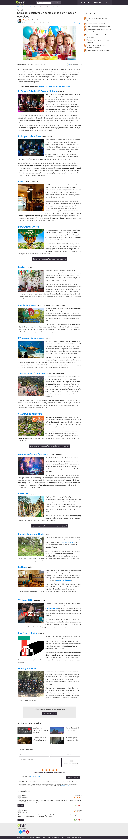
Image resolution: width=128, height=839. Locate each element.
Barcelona (24, 7)
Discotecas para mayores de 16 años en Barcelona (98, 41)
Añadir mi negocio (49, 713)
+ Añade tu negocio (77, 23)
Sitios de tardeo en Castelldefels (96, 24)
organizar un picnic (67, 542)
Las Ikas (22, 267)
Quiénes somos (30, 837)
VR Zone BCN (25, 600)
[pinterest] (27, 831)
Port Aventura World (29, 227)
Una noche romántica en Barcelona (73, 729)
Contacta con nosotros (41, 837)
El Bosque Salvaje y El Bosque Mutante (38, 91)
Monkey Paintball (27, 669)
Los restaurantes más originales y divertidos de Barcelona (96, 46)
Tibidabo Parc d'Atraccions (32, 374)
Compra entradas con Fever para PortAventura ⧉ (49, 259)
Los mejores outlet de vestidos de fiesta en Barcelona (98, 36)
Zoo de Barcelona (27, 305)
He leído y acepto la (30, 776)
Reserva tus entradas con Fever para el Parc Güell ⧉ (49, 526)
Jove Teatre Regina (28, 633)
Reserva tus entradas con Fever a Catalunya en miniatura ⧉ (49, 446)
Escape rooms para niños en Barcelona (39, 739)
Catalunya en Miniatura (30, 414)
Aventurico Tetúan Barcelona (33, 454)
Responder (21, 805)
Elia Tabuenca (27, 23)
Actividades (30, 7)
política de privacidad (35, 776)
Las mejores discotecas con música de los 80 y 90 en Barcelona (99, 30)
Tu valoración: (38, 773)
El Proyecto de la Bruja (29, 136)
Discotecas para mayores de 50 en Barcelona (97, 19)
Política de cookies (76, 837)
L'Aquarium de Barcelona (31, 338)
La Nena (22, 567)
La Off (21, 182)
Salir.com (19, 7)
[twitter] (20, 831)
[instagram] (24, 831)
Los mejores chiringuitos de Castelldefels (98, 50)
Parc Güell (23, 494)
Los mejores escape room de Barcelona (98, 27)
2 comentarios (45, 20)
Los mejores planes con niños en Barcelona (54, 86)
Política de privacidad (65, 837)
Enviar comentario (73, 777)
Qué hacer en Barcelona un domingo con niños (40, 730)
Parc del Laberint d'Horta (31, 534)
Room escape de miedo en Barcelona (72, 739)
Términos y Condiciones (53, 837)
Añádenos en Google (75, 64)
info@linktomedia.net (66, 786)
